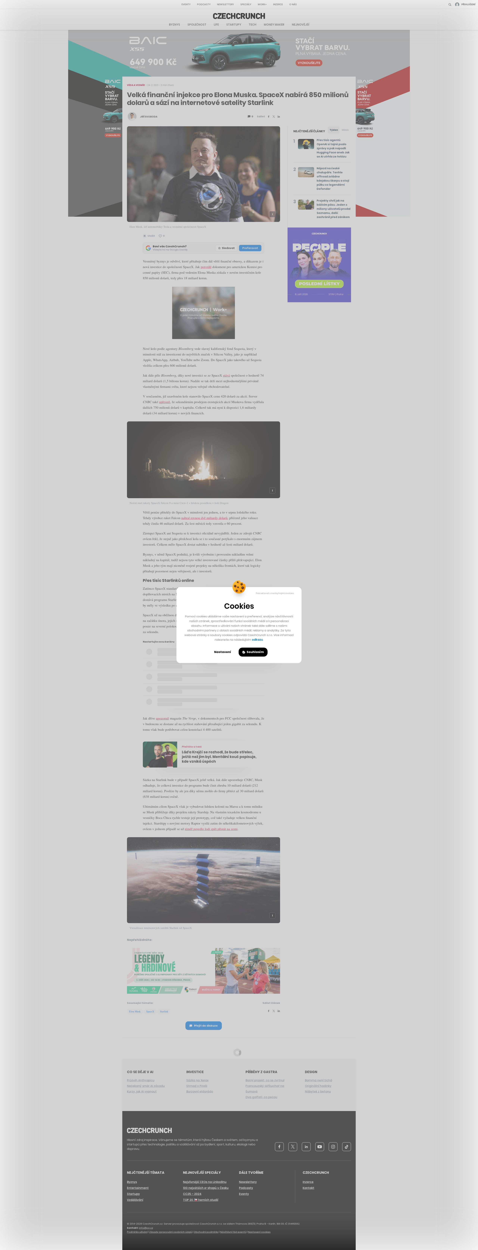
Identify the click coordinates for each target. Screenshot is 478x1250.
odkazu (257, 640)
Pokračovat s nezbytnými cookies (275, 593)
